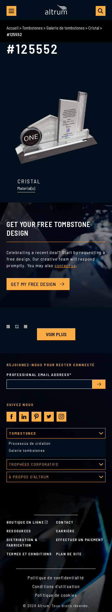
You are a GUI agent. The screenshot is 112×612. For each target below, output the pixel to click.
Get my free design (33, 284)
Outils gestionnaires (25, 490)
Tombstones (32, 27)
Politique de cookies (56, 595)
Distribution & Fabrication (22, 542)
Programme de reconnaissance (35, 484)
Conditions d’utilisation (56, 586)
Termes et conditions (29, 553)
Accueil (12, 27)
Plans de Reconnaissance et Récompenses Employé (54, 501)
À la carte (15, 506)
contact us (65, 265)
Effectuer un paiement (80, 539)
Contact (65, 522)
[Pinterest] (36, 417)
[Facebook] (11, 416)
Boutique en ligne (25, 522)
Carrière (65, 531)
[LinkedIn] (23, 416)
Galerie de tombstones (65, 27)
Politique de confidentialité (56, 577)
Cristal (93, 27)
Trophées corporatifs (33, 464)
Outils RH (15, 495)
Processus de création (30, 443)
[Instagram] (61, 416)
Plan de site (69, 553)
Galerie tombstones (27, 450)
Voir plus (56, 334)
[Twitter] (49, 417)
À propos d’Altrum (29, 476)
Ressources (19, 531)
